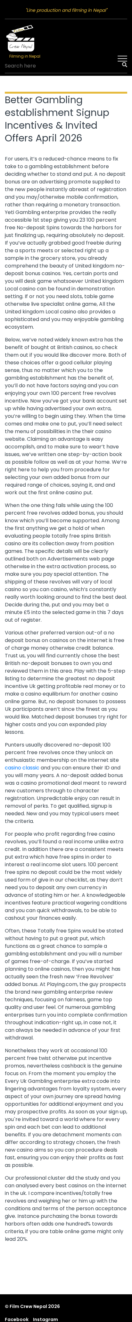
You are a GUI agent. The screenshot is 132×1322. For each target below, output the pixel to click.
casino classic (22, 767)
